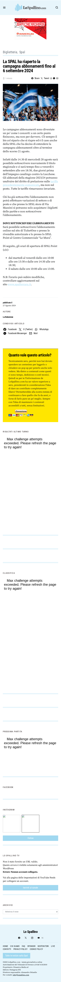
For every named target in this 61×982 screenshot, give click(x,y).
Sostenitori (43, 946)
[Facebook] (19, 938)
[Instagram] (32, 938)
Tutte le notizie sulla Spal (16, 955)
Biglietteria (10, 52)
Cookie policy (36, 949)
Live (53, 946)
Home (5, 946)
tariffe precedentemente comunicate (30, 183)
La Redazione (8, 317)
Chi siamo (14, 946)
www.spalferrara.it (19, 284)
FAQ (23, 946)
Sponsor (31, 946)
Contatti (7, 949)
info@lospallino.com (21, 975)
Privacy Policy (20, 949)
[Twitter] (26, 938)
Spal (22, 52)
